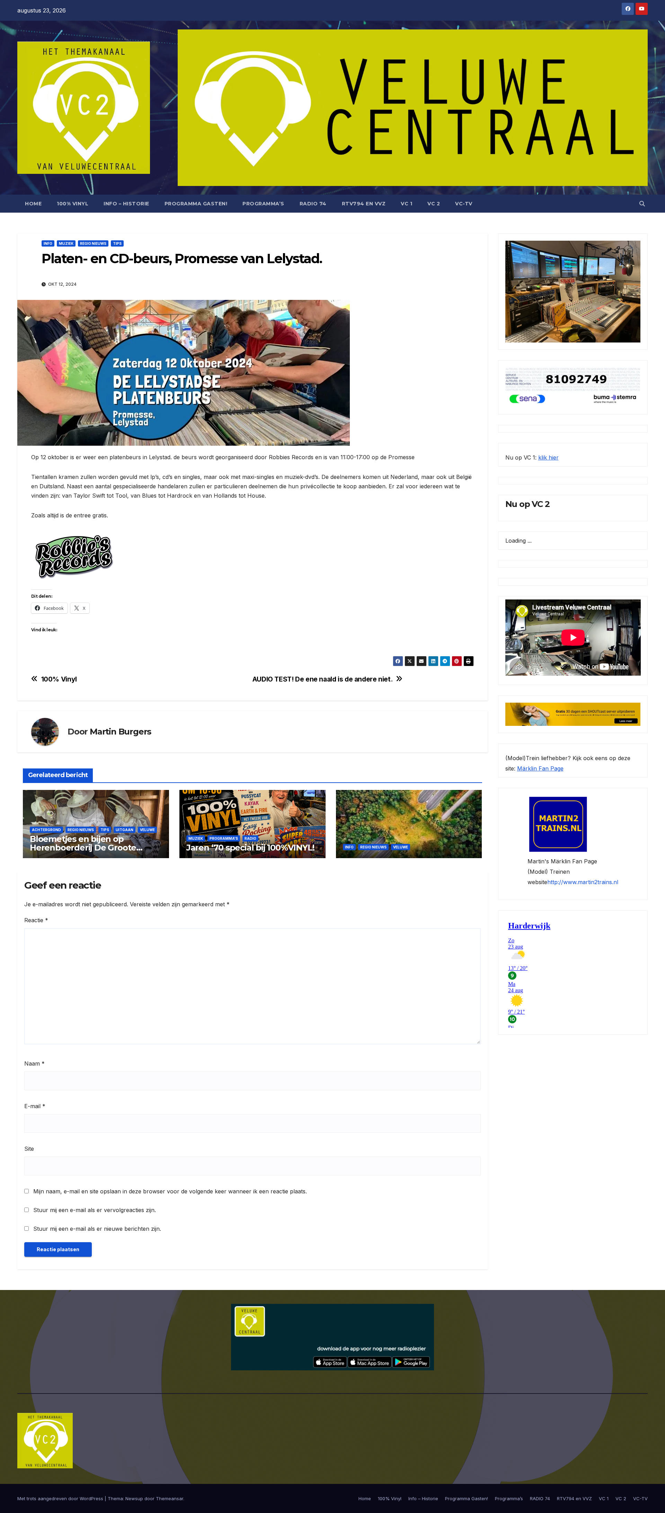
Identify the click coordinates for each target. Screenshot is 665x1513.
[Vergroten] (631, 249)
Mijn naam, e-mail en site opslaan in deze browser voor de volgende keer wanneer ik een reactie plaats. (170, 1191)
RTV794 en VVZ (364, 204)
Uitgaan (124, 830)
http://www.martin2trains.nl (582, 882)
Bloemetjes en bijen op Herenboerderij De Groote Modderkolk (83, 847)
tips (117, 243)
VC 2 (433, 204)
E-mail (34, 1106)
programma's (224, 838)
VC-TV (463, 204)
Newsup (134, 1498)
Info (48, 243)
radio (250, 838)
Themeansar (169, 1498)
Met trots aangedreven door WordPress (61, 1498)
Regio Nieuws (93, 243)
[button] (642, 203)
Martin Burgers (120, 732)
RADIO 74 (313, 204)
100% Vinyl (72, 204)
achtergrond (46, 830)
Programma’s (263, 204)
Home (33, 204)
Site (29, 1148)
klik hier (548, 457)
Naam (34, 1063)
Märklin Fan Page (540, 768)
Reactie (36, 920)
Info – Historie (126, 204)
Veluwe (147, 830)
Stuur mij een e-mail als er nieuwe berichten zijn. (97, 1228)
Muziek (66, 243)
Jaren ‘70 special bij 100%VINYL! (250, 848)
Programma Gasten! (196, 204)
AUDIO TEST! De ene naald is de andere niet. (322, 679)
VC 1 (406, 204)
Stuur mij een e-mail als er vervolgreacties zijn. (94, 1210)
